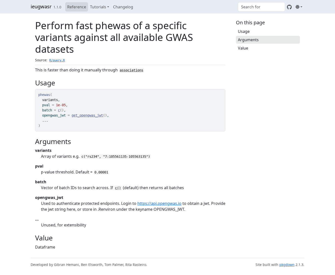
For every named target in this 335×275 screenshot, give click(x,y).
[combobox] (261, 7)
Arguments (248, 39)
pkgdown (287, 264)
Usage (244, 31)
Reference (76, 7)
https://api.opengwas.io (159, 203)
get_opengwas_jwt (87, 115)
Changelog (123, 7)
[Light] (299, 7)
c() (118, 188)
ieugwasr (41, 6)
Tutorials (98, 7)
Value (243, 48)
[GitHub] (289, 7)
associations (131, 70)
